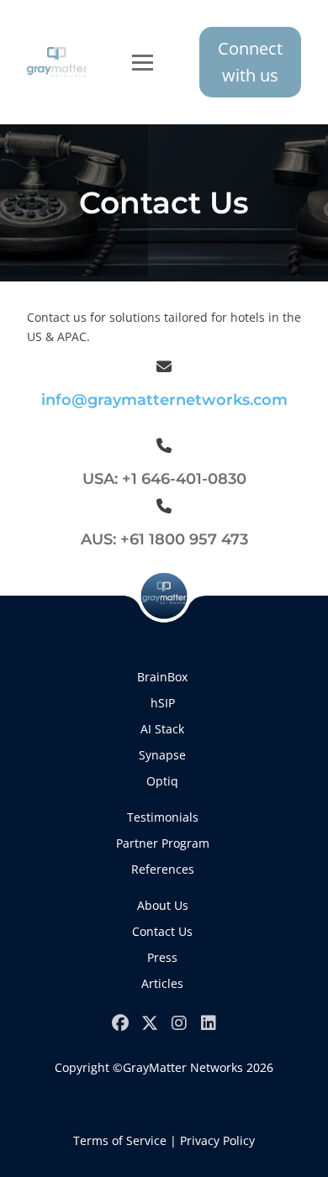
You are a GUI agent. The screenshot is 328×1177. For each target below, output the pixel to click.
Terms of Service (120, 1140)
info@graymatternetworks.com (164, 400)
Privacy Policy (217, 1140)
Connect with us (250, 62)
